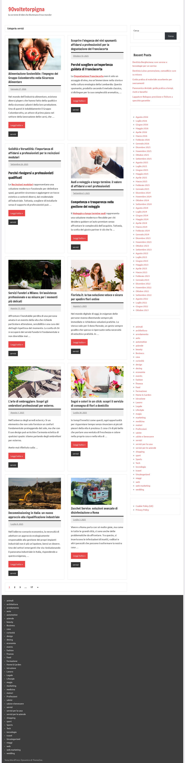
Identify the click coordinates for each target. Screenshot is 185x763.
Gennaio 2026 (142, 143)
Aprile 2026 (141, 132)
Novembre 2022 (143, 287)
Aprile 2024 (141, 223)
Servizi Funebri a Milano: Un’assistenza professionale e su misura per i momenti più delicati (33, 297)
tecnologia (141, 466)
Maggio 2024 (142, 219)
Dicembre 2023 (143, 238)
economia (140, 372)
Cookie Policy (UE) (144, 506)
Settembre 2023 (144, 249)
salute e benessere (145, 436)
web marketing (143, 485)
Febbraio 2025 (143, 185)
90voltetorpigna (26, 9)
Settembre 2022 (144, 295)
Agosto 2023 (142, 253)
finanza (139, 383)
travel (138, 470)
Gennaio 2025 (142, 188)
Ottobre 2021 (142, 310)
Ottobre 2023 (142, 245)
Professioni (141, 428)
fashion (139, 379)
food (138, 387)
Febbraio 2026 (143, 139)
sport (138, 455)
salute (139, 432)
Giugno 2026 (142, 124)
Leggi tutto (16, 125)
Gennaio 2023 (142, 279)
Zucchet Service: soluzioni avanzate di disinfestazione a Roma (94, 510)
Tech (138, 463)
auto (138, 338)
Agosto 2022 (142, 298)
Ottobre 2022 (142, 291)
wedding (140, 489)
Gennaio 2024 (142, 234)
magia (139, 413)
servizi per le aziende (146, 447)
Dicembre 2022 (143, 283)
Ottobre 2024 (142, 200)
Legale (139, 406)
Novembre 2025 (143, 151)
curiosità (140, 360)
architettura (141, 330)
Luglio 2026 (141, 120)
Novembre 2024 (143, 196)
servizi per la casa (144, 444)
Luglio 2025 (141, 166)
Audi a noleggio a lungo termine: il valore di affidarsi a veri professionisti (96, 184)
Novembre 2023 (143, 241)
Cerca (136, 30)
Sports (139, 459)
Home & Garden (143, 394)
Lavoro (139, 402)
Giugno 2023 (142, 260)
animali (139, 326)
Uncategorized (143, 474)
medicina (140, 421)
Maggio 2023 (142, 264)
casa (138, 356)
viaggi (138, 478)
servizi (13, 134)
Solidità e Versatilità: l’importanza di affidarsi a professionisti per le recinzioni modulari (34, 153)
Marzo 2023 (141, 272)
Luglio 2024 (141, 211)
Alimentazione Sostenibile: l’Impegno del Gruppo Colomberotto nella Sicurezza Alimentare (33, 78)
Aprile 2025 (141, 177)
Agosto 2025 (142, 162)
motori (139, 425)
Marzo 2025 (141, 181)
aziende (139, 345)
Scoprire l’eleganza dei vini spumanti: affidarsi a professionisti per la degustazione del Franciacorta (94, 44)
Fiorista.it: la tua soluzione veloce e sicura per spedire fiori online (97, 297)
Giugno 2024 (142, 215)
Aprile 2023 (141, 268)
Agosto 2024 (142, 207)
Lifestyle (140, 409)
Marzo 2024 (141, 226)
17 (31, 587)
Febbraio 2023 (143, 276)
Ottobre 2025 (142, 154)
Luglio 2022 (141, 302)
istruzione (140, 398)
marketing (141, 417)
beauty (139, 349)
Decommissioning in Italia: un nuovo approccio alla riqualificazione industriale (34, 515)
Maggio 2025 (142, 173)
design (139, 364)
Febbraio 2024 (143, 230)
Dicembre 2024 (143, 192)
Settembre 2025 (144, 158)
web (138, 481)
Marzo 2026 (141, 135)
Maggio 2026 (142, 128)
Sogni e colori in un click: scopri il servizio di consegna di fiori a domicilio (97, 403)
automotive (141, 341)
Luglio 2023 (141, 257)
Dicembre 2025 (143, 147)
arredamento (142, 334)
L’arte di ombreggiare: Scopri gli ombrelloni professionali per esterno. (31, 403)
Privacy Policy (142, 509)
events (139, 375)
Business (140, 353)
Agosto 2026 (142, 117)
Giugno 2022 (142, 306)
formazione (141, 391)
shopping (140, 451)
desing (139, 368)
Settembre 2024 (144, 204)
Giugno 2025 (142, 170)
